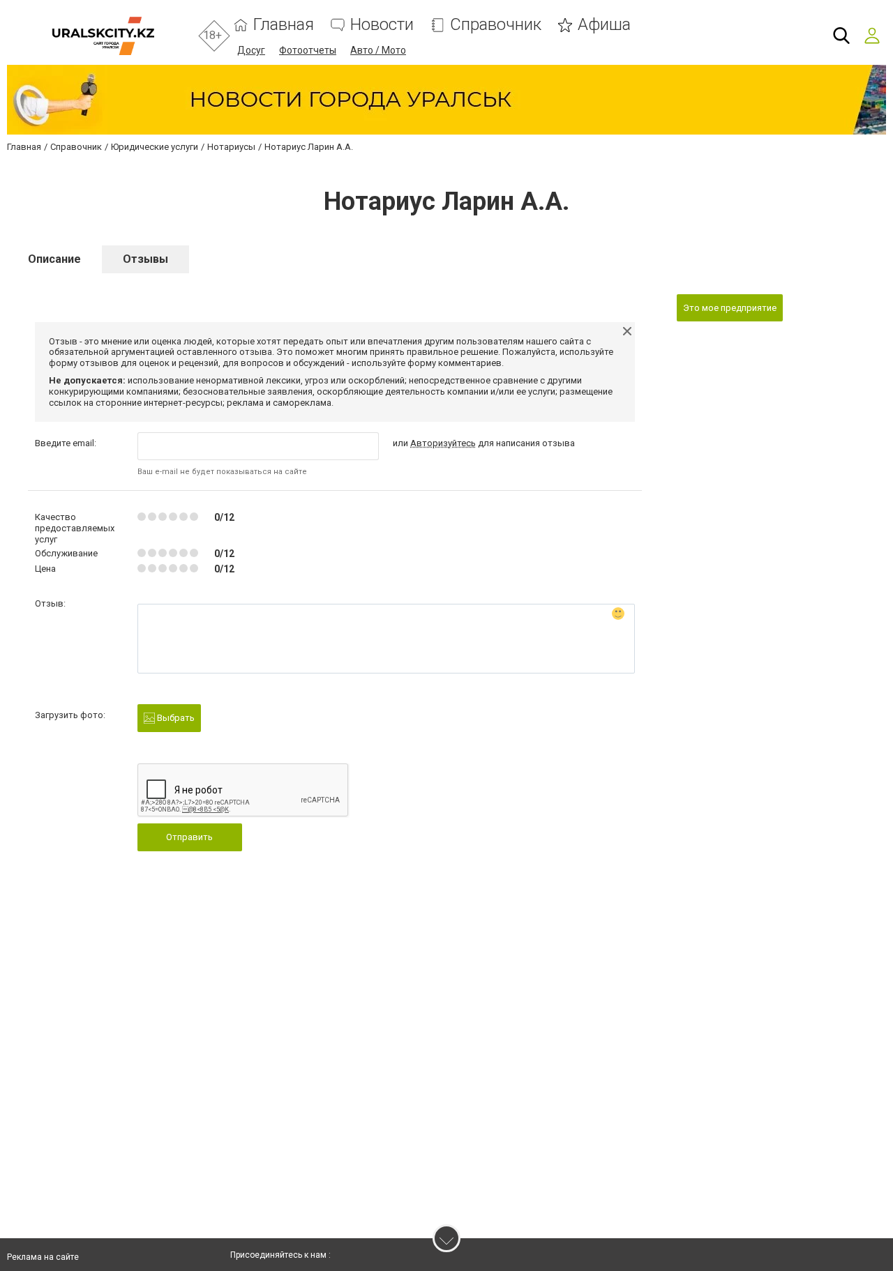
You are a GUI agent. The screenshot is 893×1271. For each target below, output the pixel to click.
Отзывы (145, 259)
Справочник (495, 24)
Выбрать (175, 718)
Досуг (251, 50)
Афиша (604, 24)
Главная (283, 24)
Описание (54, 259)
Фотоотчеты (307, 50)
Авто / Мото (378, 50)
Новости (382, 24)
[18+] (103, 36)
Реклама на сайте (43, 1257)
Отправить (189, 837)
